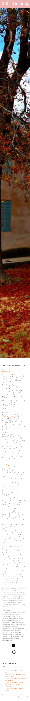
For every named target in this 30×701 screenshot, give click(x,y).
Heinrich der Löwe (20, 696)
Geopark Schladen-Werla (11, 479)
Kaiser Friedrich (26, 695)
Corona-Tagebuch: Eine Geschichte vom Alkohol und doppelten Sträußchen (14, 684)
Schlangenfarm (6, 401)
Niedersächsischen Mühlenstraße (11, 534)
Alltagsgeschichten (6, 371)
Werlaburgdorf (7, 465)
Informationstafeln (7, 483)
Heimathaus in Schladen (8, 530)
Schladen (13, 407)
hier (3, 487)
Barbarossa (7, 695)
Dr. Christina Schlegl (15, 3)
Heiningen (13, 695)
